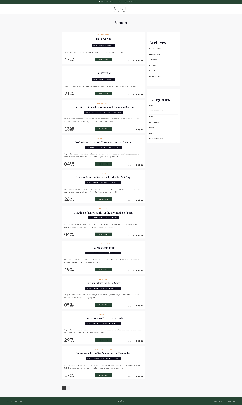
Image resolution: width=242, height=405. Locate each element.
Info (95, 9)
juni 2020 (153, 59)
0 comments (101, 45)
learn (107, 103)
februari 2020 (155, 76)
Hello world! (103, 38)
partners (108, 349)
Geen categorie (103, 69)
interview (103, 208)
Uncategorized (103, 35)
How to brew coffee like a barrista (103, 318)
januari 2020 (154, 82)
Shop (138, 9)
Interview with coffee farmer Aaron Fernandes (103, 353)
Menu (104, 9)
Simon (111, 45)
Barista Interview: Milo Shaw (103, 283)
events (100, 103)
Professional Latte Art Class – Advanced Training (103, 142)
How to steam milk (103, 247)
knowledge (100, 244)
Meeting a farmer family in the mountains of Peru (103, 212)
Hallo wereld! (103, 73)
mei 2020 (152, 65)
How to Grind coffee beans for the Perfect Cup (103, 177)
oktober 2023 (155, 48)
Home (88, 9)
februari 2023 (155, 54)
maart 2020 (154, 71)
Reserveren (147, 9)
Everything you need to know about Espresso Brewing (103, 107)
